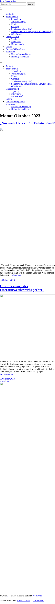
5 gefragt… (16, 39)
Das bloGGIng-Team (15, 49)
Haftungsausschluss (20, 56)
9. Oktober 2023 (7, 280)
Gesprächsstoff (12, 36)
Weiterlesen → (18, 275)
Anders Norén (23, 600)
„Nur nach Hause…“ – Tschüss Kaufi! (27, 123)
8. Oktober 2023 (7, 379)
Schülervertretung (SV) (21, 29)
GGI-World (16, 34)
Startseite (10, 14)
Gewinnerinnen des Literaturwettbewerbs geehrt (22, 288)
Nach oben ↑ (38, 600)
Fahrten (14, 24)
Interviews (16, 41)
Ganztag (15, 26)
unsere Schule (12, 16)
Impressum (10, 51)
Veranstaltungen (18, 21)
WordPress (37, 595)
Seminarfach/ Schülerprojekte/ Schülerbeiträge (31, 31)
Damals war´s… (18, 44)
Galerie (9, 46)
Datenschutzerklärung (21, 54)
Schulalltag (16, 19)
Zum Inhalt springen (9, 1)
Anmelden (4, 381)
